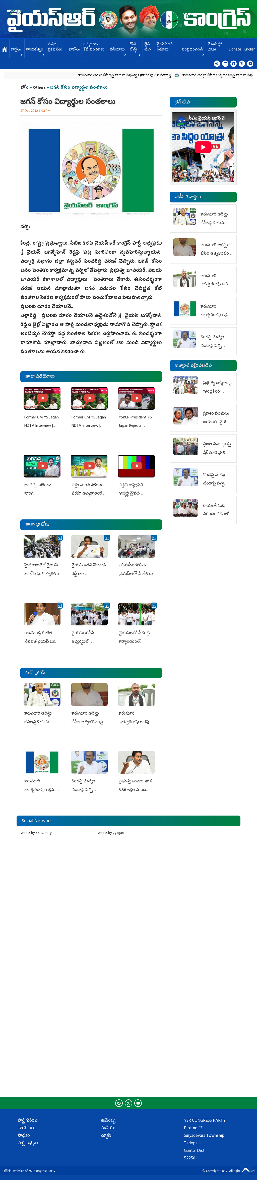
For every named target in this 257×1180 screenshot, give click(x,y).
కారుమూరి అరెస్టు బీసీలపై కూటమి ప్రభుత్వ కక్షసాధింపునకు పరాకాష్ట (103, 75)
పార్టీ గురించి (28, 1121)
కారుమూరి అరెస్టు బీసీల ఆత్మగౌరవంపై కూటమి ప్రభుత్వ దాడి (202, 75)
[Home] (128, 19)
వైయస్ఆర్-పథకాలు (165, 47)
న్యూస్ (106, 1136)
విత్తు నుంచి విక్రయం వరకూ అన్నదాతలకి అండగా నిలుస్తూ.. (88, 494)
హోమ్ (5, 49)
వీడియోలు (117, 49)
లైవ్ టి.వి (147, 47)
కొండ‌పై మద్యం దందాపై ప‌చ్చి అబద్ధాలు (83, 790)
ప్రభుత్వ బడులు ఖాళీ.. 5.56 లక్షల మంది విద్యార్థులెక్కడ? (136, 790)
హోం (24, 88)
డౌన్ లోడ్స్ (133, 47)
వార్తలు (16, 49)
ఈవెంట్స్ (108, 1121)
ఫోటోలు (74, 49)
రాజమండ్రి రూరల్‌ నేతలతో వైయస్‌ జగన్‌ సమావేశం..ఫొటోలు (41, 642)
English (249, 49)
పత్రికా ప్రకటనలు (55, 47)
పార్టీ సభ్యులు (28, 1144)
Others (39, 88)
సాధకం (24, 1136)
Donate (235, 49)
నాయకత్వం (34, 49)
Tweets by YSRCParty (35, 833)
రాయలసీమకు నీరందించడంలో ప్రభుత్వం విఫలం (216, 514)
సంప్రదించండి (192, 49)
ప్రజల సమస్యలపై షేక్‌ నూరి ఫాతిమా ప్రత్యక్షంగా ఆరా (217, 453)
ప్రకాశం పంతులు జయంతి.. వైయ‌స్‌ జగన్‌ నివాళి (217, 422)
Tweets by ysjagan (110, 833)
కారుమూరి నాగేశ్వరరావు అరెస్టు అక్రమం (135, 722)
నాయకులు (26, 1128)
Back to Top (245, 1168)
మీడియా (108, 1128)
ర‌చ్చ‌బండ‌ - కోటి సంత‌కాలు (93, 47)
